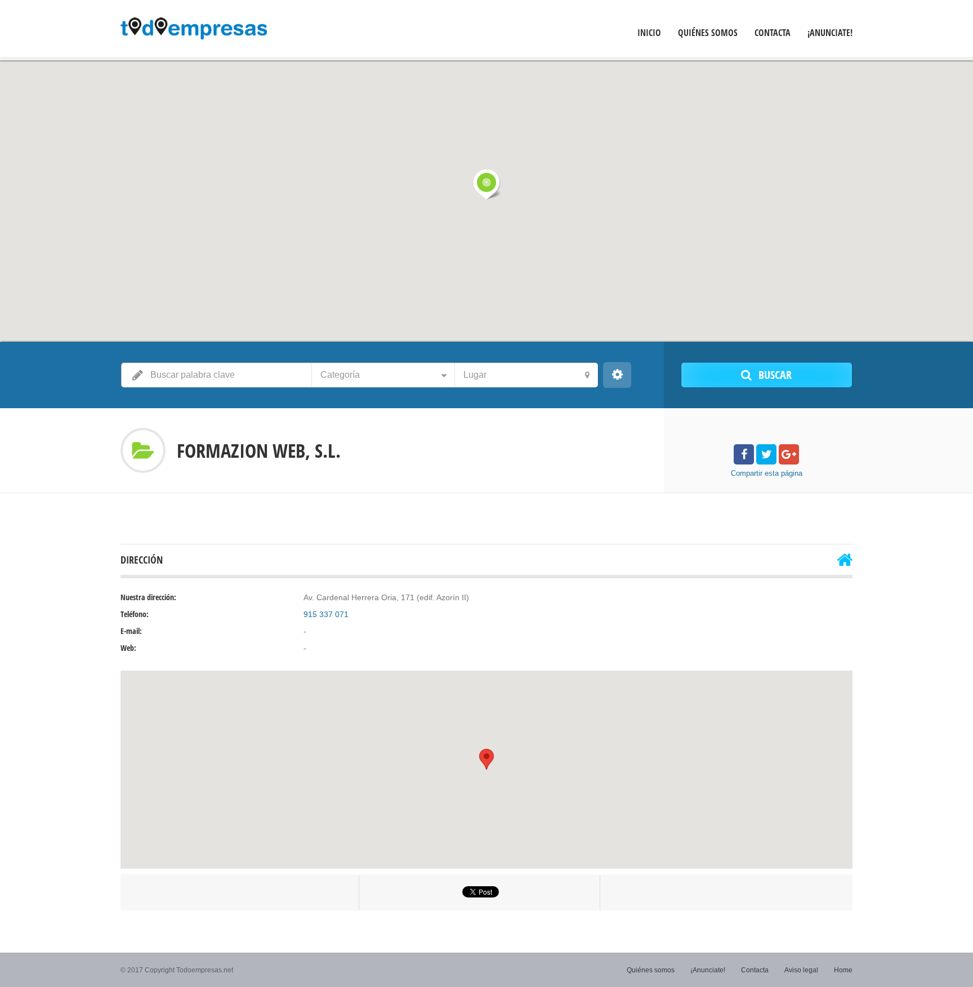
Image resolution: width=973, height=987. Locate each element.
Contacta (773, 33)
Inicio (649, 33)
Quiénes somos (708, 33)
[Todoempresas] (193, 29)
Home (843, 970)
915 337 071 (326, 614)
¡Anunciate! (830, 33)
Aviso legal (801, 970)
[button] (486, 184)
